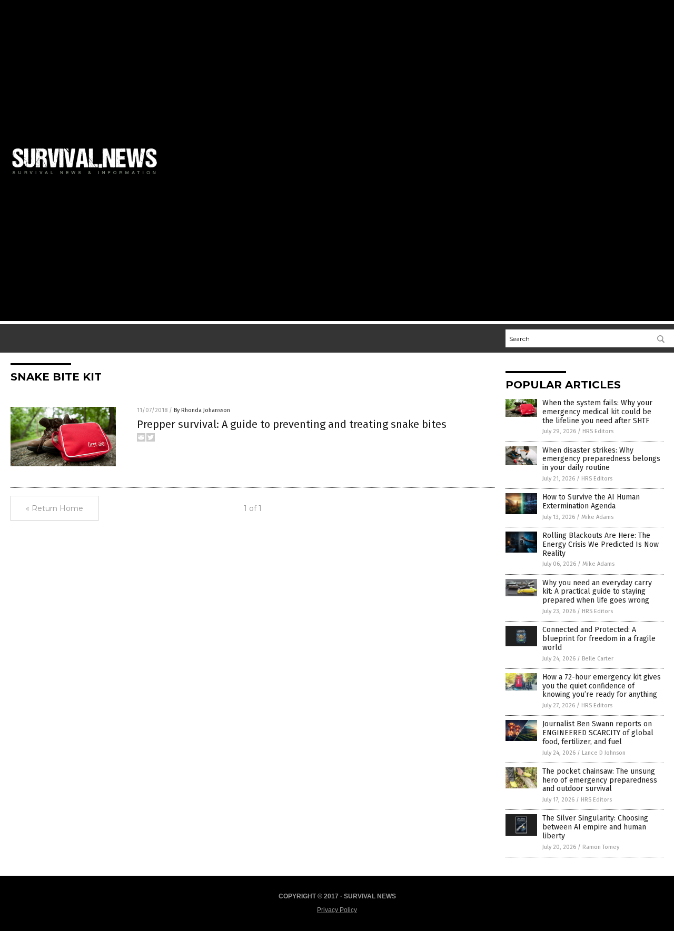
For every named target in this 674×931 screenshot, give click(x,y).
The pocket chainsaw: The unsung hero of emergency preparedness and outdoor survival (599, 780)
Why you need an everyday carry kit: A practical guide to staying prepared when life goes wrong (597, 591)
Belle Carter (597, 658)
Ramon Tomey (600, 847)
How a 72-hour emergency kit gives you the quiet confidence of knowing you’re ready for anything (601, 686)
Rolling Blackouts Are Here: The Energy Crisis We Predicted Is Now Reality (600, 544)
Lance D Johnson (604, 752)
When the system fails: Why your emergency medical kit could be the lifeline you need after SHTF (597, 411)
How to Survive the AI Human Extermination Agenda (591, 501)
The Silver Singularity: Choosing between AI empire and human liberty (595, 827)
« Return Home (54, 508)
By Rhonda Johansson (202, 410)
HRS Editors (597, 431)
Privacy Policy (337, 910)
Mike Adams (597, 517)
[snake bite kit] (89, 176)
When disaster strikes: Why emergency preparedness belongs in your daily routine (601, 459)
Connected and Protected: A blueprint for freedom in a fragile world (599, 638)
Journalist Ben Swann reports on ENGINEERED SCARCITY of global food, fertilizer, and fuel (597, 732)
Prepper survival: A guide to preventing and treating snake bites (292, 424)
